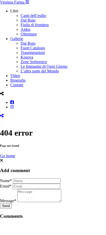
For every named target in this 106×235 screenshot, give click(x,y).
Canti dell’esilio (33, 15)
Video (15, 75)
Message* (8, 201)
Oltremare (29, 34)
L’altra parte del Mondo (40, 71)
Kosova (27, 57)
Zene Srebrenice (34, 62)
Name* (6, 180)
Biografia (17, 80)
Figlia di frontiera (35, 25)
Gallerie (16, 38)
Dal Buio (28, 20)
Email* (6, 186)
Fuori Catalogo (33, 48)
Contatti (16, 85)
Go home (7, 156)
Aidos (25, 29)
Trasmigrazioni (33, 52)
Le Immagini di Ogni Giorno (44, 66)
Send (6, 206)
